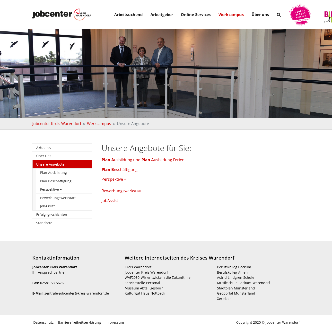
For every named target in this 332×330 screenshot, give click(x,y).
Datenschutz (43, 322)
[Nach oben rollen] (321, 319)
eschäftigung (120, 169)
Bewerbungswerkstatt (122, 191)
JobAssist (110, 200)
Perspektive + (114, 179)
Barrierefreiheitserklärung (79, 322)
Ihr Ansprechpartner (49, 272)
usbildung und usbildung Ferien (143, 159)
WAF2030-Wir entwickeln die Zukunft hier (158, 277)
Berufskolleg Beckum (234, 267)
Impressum (114, 322)
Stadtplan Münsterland (236, 288)
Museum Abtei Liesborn (144, 288)
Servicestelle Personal (142, 282)
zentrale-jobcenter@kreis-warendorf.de (76, 293)
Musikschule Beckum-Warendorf (243, 282)
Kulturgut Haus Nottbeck (145, 293)
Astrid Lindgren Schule (235, 277)
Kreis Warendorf (138, 267)
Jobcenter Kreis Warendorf (146, 272)
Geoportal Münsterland (236, 293)
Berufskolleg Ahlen (232, 272)
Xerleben (224, 298)
